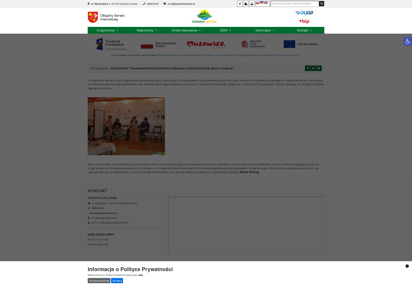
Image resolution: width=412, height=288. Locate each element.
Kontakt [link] (302, 30)
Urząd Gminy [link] (106, 30)
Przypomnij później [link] (99, 280)
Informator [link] (263, 30)
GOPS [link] (224, 30)
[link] (408, 41)
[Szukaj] (321, 3)
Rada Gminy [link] (145, 30)
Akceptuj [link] (117, 280)
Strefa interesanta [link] (184, 30)
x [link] (407, 265)
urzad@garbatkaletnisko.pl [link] (181, 3)
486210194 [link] (153, 3)
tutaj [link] (140, 274)
